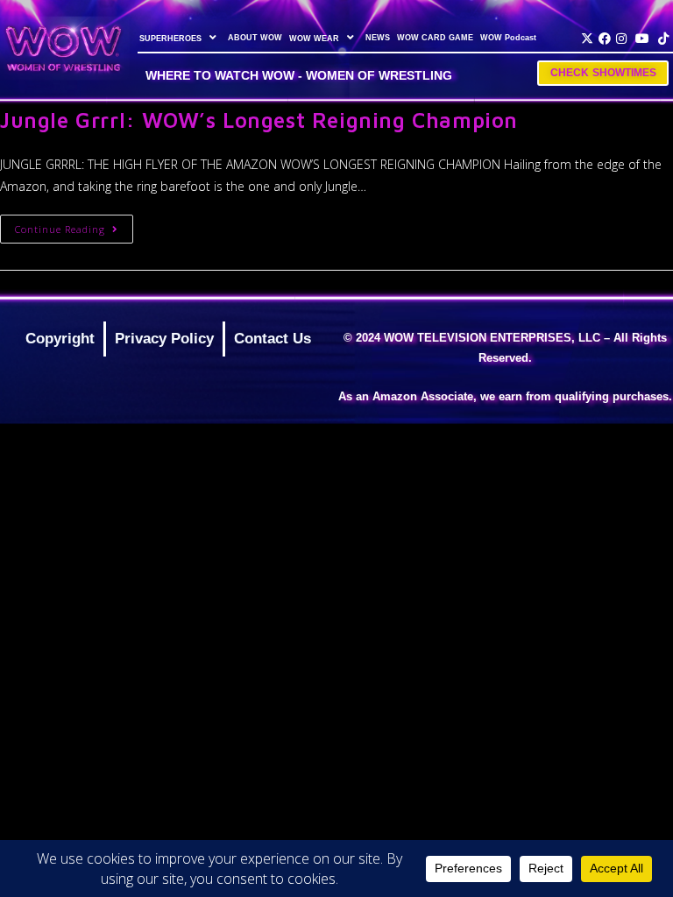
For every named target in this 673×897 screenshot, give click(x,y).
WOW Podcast (508, 37)
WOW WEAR (314, 38)
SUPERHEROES (170, 38)
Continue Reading (74, 225)
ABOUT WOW (255, 37)
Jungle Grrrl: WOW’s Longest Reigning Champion (259, 120)
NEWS (377, 37)
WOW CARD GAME (435, 37)
